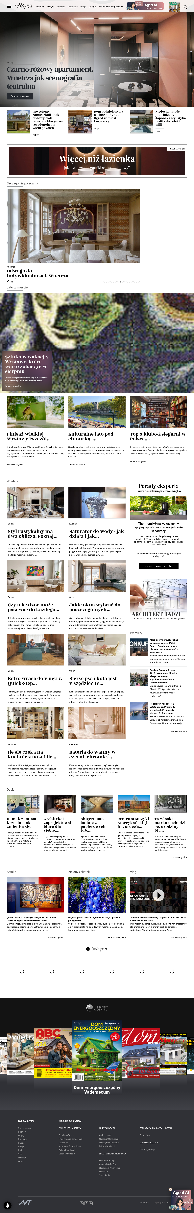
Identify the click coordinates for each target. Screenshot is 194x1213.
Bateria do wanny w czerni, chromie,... (92, 755)
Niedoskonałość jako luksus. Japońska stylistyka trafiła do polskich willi (171, 118)
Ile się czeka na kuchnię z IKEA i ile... (32, 755)
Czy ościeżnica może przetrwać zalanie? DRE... (36, 273)
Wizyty (50, 6)
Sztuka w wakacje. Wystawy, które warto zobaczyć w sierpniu (26, 364)
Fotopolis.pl (145, 1135)
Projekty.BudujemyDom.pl (70, 1139)
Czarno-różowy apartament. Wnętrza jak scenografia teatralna (50, 78)
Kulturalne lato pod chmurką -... (90, 437)
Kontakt (21, 1161)
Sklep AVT (144, 1203)
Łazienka (11, 266)
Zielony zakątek (79, 872)
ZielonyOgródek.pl (67, 1150)
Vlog (133, 872)
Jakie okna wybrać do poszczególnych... (94, 607)
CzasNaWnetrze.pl (67, 1154)
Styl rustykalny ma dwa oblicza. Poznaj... (33, 534)
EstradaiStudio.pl (106, 1146)
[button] (104, 282)
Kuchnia (73, 523)
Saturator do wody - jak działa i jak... (96, 534)
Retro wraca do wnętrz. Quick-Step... (35, 681)
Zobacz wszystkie (178, 731)
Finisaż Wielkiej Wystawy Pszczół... (29, 437)
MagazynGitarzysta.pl (109, 1139)
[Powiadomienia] (8, 1205)
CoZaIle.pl (63, 1143)
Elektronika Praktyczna (109, 1168)
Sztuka (11, 872)
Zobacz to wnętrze (20, 96)
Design (92, 6)
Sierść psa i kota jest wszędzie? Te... (93, 681)
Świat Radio (104, 1175)
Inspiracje (22, 1139)
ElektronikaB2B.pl (107, 1160)
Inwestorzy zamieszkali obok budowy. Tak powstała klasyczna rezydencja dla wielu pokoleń (48, 119)
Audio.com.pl (105, 1135)
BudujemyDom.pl (66, 1135)
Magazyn (22, 1158)
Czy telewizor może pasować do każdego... (33, 607)
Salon (11, 523)
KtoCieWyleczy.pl (147, 1149)
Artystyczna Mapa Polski (111, 6)
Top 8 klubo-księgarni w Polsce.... (158, 437)
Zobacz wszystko (13, 386)
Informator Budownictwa (70, 1146)
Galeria (21, 1143)
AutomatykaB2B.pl (107, 1164)
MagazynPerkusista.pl (109, 1143)
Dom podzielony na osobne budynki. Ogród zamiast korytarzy (108, 116)
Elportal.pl (103, 1172)
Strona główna (24, 1128)
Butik (20, 1150)
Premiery (40, 6)
